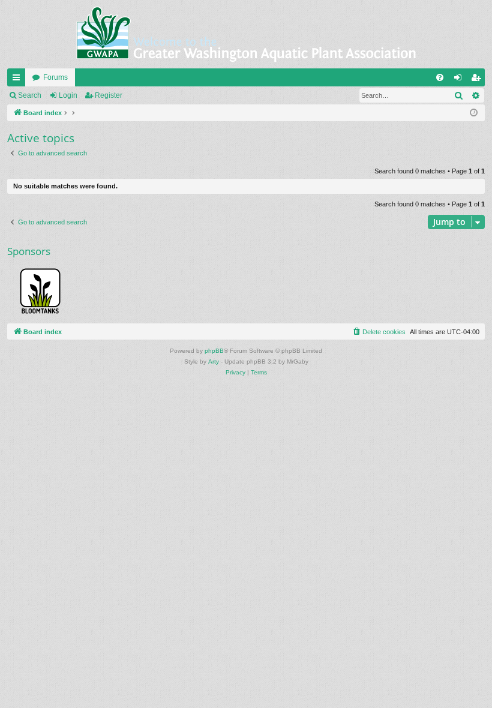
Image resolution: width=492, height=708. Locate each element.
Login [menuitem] (460, 79)
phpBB (214, 350)
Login (68, 95)
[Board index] (246, 34)
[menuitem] (440, 77)
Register (108, 95)
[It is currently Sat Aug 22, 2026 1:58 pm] (474, 113)
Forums (55, 77)
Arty (213, 361)
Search (29, 95)
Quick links (18, 79)
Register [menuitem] (478, 79)
